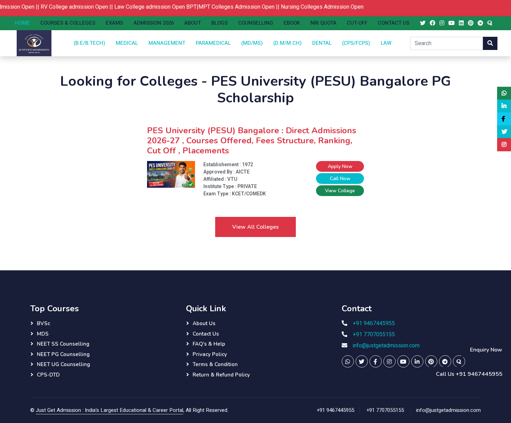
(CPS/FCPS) (356, 43)
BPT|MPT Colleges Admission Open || (227, 7)
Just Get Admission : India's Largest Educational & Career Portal (109, 410)
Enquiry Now (486, 350)
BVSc (43, 323)
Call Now (340, 178)
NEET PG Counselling (63, 354)
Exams (114, 23)
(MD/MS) (252, 43)
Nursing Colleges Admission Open (315, 7)
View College (340, 190)
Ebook (292, 23)
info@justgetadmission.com (386, 345)
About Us (204, 323)
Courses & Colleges (67, 23)
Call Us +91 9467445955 (469, 374)
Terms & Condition (215, 364)
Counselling (255, 23)
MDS (43, 333)
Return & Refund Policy (221, 374)
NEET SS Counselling (63, 343)
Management (166, 43)
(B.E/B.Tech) (89, 43)
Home (22, 23)
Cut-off (357, 23)
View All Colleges (255, 227)
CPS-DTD (48, 374)
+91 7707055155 (374, 334)
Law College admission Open (143, 7)
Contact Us (393, 23)
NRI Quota (323, 23)
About (192, 23)
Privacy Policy (210, 354)
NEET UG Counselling (63, 364)
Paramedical (213, 43)
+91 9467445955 (374, 323)
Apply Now (340, 166)
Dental (322, 43)
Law (386, 43)
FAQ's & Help (209, 343)
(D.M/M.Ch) (287, 43)
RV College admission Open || (71, 7)
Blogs (219, 23)
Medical (127, 43)
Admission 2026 (153, 23)
